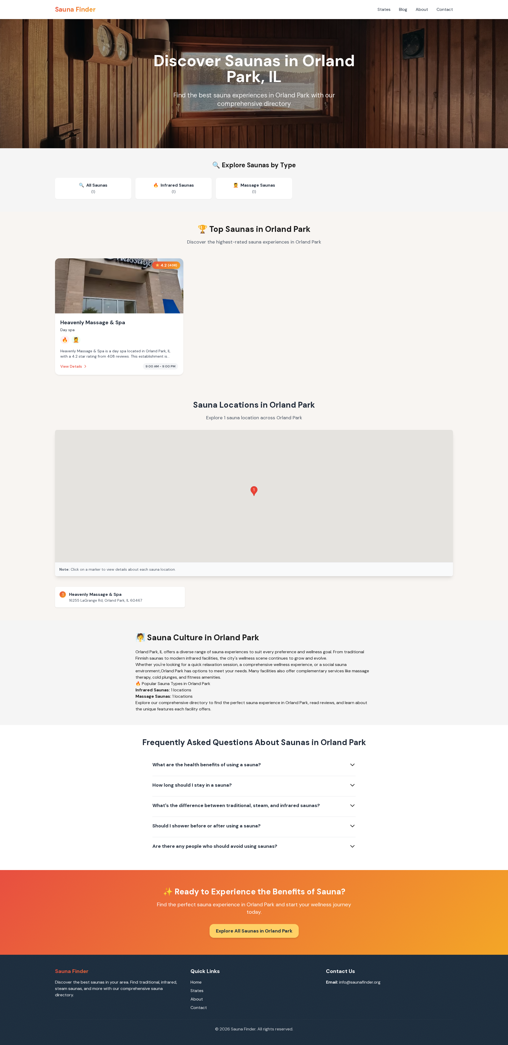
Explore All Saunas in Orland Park (254, 931)
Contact (445, 9)
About (422, 9)
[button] (254, 491)
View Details (71, 366)
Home (196, 982)
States (384, 9)
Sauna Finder (75, 9)
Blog (403, 9)
